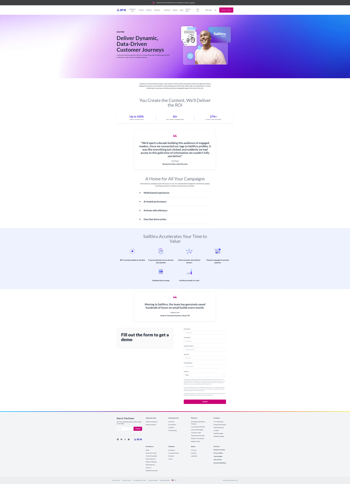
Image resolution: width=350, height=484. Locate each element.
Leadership (194, 456)
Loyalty (170, 459)
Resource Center (219, 450)
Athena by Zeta (133, 10)
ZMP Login (208, 10)
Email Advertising (218, 427)
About (181, 10)
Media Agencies (150, 464)
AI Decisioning (172, 430)
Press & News (188, 10)
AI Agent (216, 430)
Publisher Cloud (195, 441)
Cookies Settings (165, 480)
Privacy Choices (126, 480)
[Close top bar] (229, 2)
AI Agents (171, 427)
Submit (204, 401)
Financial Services (151, 459)
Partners (175, 10)
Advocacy (148, 467)
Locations (194, 453)
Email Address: (188, 363)
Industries (157, 10)
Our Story (194, 450)
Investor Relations (220, 463)
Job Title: (187, 354)
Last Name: (187, 337)
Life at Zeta (218, 459)
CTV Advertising (218, 421)
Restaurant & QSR (151, 453)
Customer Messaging (197, 429)
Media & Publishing (151, 462)
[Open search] (215, 10)
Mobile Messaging (219, 436)
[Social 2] (121, 439)
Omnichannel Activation (198, 435)
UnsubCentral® (153, 480)
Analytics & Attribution (197, 438)
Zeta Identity (172, 424)
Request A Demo (226, 10)
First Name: (188, 329)
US (175, 480)
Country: (187, 371)
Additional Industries (152, 470)
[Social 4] (129, 439)
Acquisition (171, 450)
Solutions (149, 10)
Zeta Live (197, 10)
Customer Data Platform (198, 427)
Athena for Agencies (152, 421)
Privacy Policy (201, 390)
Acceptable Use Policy (139, 480)
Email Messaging (218, 433)
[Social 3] (125, 439)
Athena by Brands (151, 424)
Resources (167, 10)
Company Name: (189, 346)
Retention (171, 456)
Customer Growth (173, 453)
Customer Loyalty (196, 432)
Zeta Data (171, 421)
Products (141, 10)
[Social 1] (118, 439)
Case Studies (218, 456)
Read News (192, 2)
